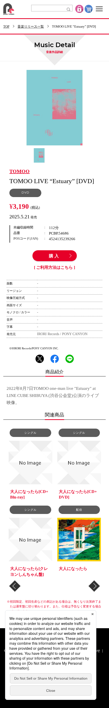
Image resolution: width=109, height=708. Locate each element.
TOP (6, 26)
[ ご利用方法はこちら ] (54, 267)
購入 (54, 256)
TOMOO (19, 171)
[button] (15, 586)
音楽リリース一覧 (30, 26)
